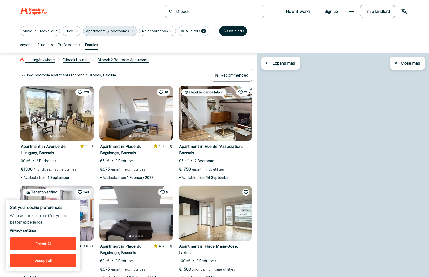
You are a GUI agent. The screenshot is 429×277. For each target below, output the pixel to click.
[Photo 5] (62, 136)
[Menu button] (351, 11)
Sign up (331, 11)
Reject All (43, 244)
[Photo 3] (56, 136)
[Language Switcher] (404, 11)
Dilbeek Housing (76, 60)
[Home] (34, 11)
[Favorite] (245, 192)
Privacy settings (23, 230)
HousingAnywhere (40, 60)
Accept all (43, 260)
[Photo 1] (50, 136)
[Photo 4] (59, 136)
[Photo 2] (53, 136)
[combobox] (217, 11)
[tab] (26, 45)
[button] (40, 31)
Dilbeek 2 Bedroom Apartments (123, 60)
